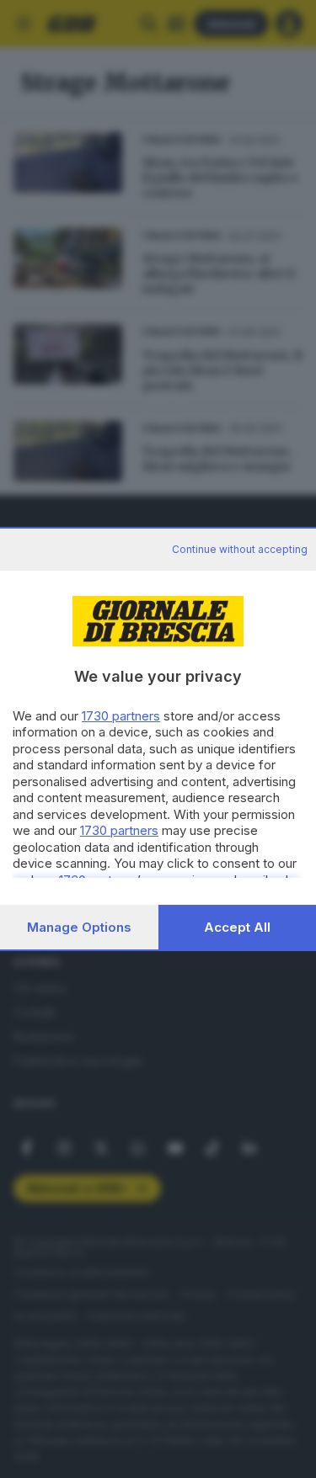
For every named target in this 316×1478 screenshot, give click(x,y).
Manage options (79, 927)
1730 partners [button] (121, 716)
